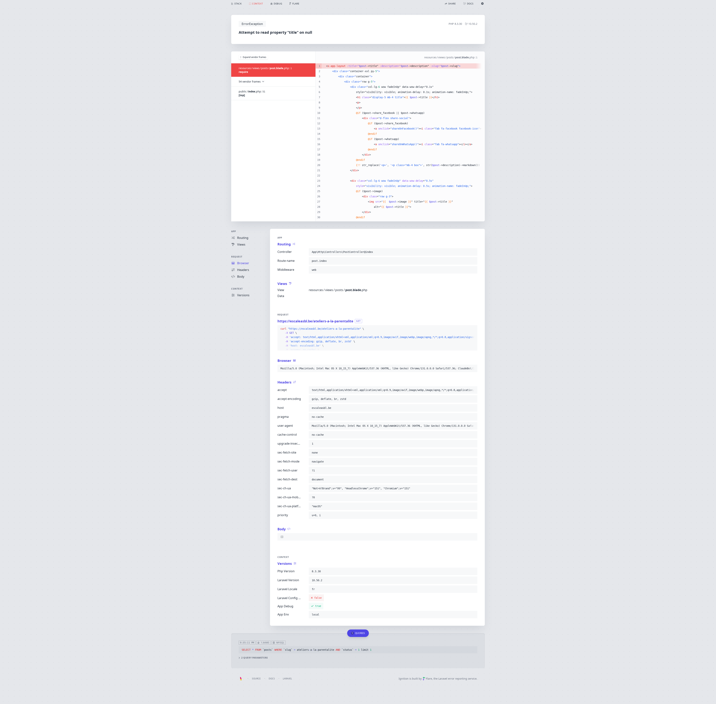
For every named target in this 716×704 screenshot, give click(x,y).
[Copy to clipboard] (473, 252)
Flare (429, 678)
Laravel (287, 678)
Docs (272, 678)
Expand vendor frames (254, 57)
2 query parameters (254, 657)
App (233, 231)
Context (237, 288)
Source (256, 678)
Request (236, 256)
